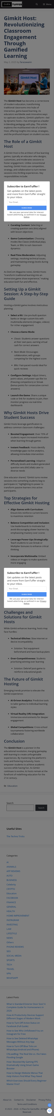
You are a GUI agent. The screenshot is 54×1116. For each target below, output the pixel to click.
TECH (9, 964)
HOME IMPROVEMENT (18, 915)
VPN (9, 973)
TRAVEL (10, 969)
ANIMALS (11, 866)
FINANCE (11, 902)
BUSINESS (12, 880)
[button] (36, 4)
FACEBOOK (12, 897)
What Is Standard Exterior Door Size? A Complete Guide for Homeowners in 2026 (26, 1007)
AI (8, 862)
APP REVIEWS (13, 871)
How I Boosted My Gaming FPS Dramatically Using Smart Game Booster (23, 1065)
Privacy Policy (45, 1099)
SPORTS (11, 960)
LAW (9, 928)
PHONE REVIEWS (15, 946)
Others (10, 942)
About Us (7, 1099)
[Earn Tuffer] (11, 4)
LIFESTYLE (12, 933)
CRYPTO (11, 888)
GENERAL (11, 906)
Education (12, 785)
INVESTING (12, 924)
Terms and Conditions (27, 1104)
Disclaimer (31, 1099)
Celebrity (11, 884)
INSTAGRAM (13, 920)
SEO (9, 951)
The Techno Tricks (16, 836)
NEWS (10, 937)
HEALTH (11, 911)
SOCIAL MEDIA (14, 955)
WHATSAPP (12, 977)
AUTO (9, 875)
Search (10, 802)
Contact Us (19, 1099)
